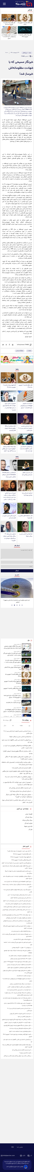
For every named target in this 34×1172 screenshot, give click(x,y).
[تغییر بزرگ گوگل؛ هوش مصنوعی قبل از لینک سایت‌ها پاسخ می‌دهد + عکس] (26, 646)
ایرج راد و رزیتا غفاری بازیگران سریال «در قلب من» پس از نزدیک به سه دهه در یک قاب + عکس (9, 496)
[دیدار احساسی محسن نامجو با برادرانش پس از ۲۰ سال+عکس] (25, 418)
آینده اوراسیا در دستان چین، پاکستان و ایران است (19, 990)
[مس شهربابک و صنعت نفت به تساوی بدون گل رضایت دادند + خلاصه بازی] (26, 661)
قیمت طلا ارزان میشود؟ (25, 1053)
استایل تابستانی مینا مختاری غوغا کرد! (27, 494)
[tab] (22, 605)
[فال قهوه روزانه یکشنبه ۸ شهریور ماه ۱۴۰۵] (9, 17)
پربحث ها (6, 720)
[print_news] (13, 345)
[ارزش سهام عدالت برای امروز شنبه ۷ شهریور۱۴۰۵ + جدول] (26, 696)
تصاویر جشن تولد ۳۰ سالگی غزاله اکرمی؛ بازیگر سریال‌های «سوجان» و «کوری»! (9, 537)
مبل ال (30, 829)
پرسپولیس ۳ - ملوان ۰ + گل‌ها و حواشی (21, 947)
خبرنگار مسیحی (19, 351)
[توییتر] (3, 345)
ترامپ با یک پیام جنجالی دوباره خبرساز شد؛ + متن (19, 895)
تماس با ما (20, 1147)
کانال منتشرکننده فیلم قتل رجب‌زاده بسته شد (20, 1028)
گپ (31, 1156)
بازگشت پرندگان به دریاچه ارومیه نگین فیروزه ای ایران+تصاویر (16, 1019)
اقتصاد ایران (28, 814)
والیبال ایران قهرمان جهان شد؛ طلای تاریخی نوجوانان (18, 918)
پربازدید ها (25, 720)
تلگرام (24, 1156)
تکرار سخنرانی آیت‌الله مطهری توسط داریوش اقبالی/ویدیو (10, 428)
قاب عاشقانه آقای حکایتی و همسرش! (25, 517)
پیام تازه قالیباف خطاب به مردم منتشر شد (21, 931)
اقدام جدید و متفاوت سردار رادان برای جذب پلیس (19, 965)
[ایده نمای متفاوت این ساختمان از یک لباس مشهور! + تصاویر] (17, 588)
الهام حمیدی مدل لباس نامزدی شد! (21, 768)
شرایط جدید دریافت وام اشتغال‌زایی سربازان (20, 984)
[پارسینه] (22, 4)
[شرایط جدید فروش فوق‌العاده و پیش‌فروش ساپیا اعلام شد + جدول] (9, 30)
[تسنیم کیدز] (17, 360)
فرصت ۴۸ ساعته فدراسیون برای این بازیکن (20, 959)
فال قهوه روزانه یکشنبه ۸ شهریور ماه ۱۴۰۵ (9, 23)
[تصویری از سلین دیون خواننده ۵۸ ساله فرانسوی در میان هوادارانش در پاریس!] (9, 396)
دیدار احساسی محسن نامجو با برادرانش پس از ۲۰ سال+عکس (25, 428)
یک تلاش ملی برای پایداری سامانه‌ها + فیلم (21, 898)
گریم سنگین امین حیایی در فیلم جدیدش (9, 517)
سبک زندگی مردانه (27, 820)
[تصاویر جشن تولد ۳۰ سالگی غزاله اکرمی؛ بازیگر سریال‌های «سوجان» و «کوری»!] (9, 526)
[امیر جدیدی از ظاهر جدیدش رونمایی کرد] (25, 465)
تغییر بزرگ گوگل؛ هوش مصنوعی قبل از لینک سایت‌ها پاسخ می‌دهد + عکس (12, 647)
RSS (12, 1147)
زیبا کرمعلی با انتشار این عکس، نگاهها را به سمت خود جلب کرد (26, 449)
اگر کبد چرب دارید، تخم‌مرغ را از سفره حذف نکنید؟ (19, 851)
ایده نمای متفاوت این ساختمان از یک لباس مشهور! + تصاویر (16, 601)
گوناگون (30, 10)
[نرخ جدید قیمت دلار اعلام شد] (26, 703)
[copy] (31, 345)
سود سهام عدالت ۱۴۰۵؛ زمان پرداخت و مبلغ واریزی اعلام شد (16, 915)
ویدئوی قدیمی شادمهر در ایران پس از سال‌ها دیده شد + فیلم (16, 863)
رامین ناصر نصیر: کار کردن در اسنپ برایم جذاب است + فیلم (17, 901)
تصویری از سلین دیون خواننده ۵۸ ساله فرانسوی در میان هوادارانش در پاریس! (9, 407)
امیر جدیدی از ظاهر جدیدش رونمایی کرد (27, 474)
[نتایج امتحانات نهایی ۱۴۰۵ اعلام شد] (26, 668)
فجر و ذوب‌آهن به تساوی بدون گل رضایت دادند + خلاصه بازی (12, 654)
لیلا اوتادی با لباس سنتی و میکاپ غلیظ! (25, 535)
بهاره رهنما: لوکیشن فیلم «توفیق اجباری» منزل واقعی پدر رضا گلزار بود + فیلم (9, 449)
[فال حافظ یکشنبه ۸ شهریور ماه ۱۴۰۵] (24, 17)
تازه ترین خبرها (28, 826)
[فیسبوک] (9, 345)
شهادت (29, 351)
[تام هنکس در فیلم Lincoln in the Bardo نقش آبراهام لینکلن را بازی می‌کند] (9, 465)
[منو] (4, 4)
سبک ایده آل (28, 817)
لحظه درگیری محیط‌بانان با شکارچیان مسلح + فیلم (19, 968)
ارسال (17, 571)
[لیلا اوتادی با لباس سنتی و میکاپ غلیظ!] (25, 526)
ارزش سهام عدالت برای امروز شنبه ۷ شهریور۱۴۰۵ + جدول (12, 696)
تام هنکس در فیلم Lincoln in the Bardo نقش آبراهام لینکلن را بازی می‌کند (9, 475)
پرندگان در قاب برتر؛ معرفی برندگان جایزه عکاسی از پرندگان (17, 1056)
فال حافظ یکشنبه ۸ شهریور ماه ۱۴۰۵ (25, 23)
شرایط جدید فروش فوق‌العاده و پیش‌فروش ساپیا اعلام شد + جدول (9, 36)
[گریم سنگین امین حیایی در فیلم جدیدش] (9, 508)
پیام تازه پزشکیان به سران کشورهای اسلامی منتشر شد (18, 904)
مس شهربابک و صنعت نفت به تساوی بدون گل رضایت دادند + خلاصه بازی (13, 661)
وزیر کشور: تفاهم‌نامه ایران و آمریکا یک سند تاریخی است (17, 881)
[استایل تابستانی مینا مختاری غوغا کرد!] (25, 485)
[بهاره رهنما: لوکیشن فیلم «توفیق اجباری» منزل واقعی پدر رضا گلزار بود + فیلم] (9, 439)
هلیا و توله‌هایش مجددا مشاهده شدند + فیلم (20, 1031)
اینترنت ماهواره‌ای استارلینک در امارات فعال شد (20, 956)
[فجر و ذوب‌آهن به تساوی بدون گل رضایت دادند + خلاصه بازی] (26, 654)
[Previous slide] (2, 588)
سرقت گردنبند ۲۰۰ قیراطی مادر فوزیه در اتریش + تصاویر (17, 1022)
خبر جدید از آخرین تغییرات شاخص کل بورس (20, 1014)
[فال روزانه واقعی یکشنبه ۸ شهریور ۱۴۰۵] (24, 30)
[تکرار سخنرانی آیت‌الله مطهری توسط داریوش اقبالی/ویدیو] (9, 418)
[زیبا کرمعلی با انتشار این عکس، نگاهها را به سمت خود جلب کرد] (25, 439)
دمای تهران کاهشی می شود (24, 1016)
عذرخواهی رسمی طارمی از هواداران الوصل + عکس (19, 987)
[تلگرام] (6, 345)
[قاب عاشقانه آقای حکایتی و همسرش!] (25, 508)
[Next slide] (31, 588)
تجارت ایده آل (28, 823)
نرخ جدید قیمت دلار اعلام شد (13, 703)
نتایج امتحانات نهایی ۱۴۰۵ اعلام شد (13, 668)
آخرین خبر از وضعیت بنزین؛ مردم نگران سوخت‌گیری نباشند (17, 907)
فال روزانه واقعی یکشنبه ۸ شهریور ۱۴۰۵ (25, 36)
